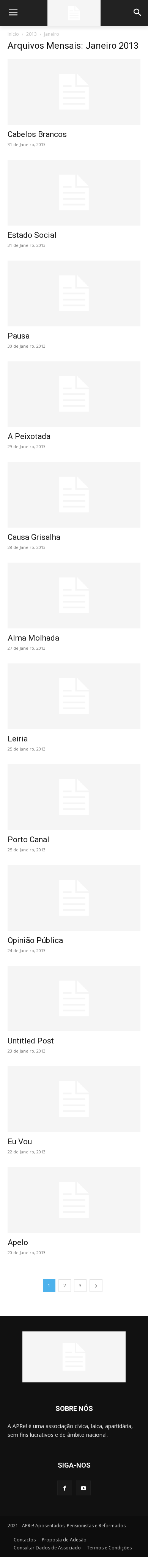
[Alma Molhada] (74, 595)
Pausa (19, 335)
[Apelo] (74, 1200)
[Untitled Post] (74, 999)
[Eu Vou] (74, 1099)
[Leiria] (74, 696)
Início (13, 34)
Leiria (18, 738)
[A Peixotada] (74, 394)
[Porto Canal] (74, 797)
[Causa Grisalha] (74, 495)
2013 (31, 34)
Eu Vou (20, 1141)
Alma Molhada (33, 638)
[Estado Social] (74, 193)
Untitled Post (31, 1040)
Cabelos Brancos (37, 134)
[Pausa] (74, 293)
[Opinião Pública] (74, 898)
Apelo (18, 1242)
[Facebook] (64, 1488)
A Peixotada (29, 436)
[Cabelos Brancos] (74, 92)
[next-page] (96, 1285)
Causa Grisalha (34, 537)
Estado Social (32, 235)
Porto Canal (28, 839)
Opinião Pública (35, 940)
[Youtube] (83, 1488)
